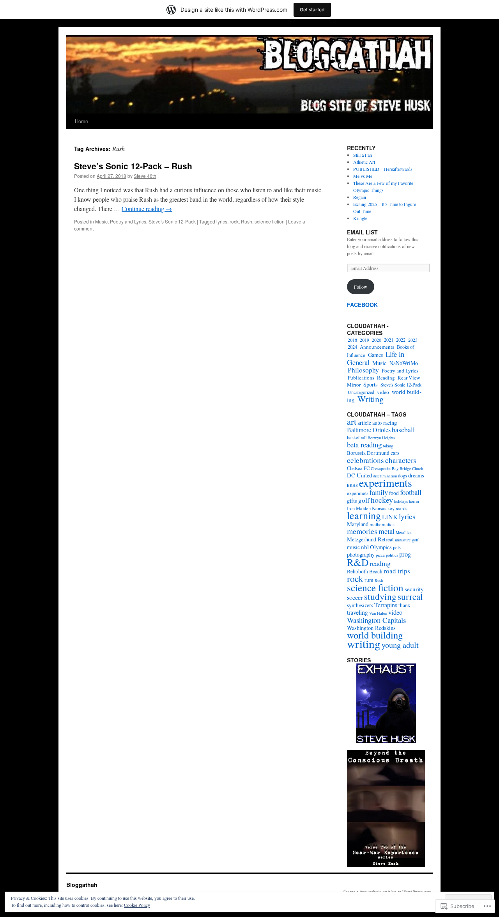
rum (369, 580)
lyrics (221, 221)
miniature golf (407, 540)
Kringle (360, 218)
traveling (357, 612)
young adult (400, 644)
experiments (385, 482)
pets (397, 547)
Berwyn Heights (381, 437)
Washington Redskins (371, 627)
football (410, 492)
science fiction (270, 221)
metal (387, 531)
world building (375, 634)
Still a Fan (362, 155)
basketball (356, 437)
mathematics (382, 524)
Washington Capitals (376, 620)
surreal (410, 596)
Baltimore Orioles (369, 430)
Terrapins (385, 605)
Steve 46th (145, 175)
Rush (246, 221)
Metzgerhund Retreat (370, 539)
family (379, 492)
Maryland (357, 524)
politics (392, 555)
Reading (386, 377)
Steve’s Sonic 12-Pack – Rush (133, 166)
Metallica (404, 532)
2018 (352, 340)
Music (101, 221)
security (414, 589)
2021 (388, 340)
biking (388, 446)
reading (380, 563)
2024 (352, 347)
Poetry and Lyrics (128, 221)
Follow (360, 287)
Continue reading (147, 208)
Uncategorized (361, 392)
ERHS (352, 485)
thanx (404, 605)
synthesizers (360, 605)
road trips (397, 570)
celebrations (365, 460)
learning (364, 515)
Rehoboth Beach (364, 571)
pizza (380, 555)
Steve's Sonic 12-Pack (172, 221)
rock (234, 221)
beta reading (364, 444)
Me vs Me (362, 176)
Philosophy (363, 369)
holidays (401, 501)
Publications (361, 377)
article (364, 422)
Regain (359, 197)
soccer (355, 597)
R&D (357, 562)
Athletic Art (364, 162)
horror (414, 501)
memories (362, 531)
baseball (403, 429)
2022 (400, 340)
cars (395, 452)
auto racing (384, 422)
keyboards (397, 508)
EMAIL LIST (362, 232)
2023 (413, 340)
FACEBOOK (362, 305)
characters (400, 460)
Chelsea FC (358, 468)
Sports (370, 384)
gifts (352, 500)
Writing (370, 398)
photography (361, 554)
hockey (382, 500)
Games (375, 354)
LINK (390, 517)
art (351, 421)
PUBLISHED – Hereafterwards (382, 169)
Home (81, 121)
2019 (364, 340)
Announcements (377, 346)
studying (380, 596)
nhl (365, 547)
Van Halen (378, 613)
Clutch (417, 468)
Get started (312, 9)
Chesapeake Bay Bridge (391, 468)
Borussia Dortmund (368, 452)
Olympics (381, 547)
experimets (357, 493)
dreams (416, 475)
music (353, 547)
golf (364, 500)
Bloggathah (81, 885)
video (383, 392)
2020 (376, 340)
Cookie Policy (137, 905)
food (394, 493)
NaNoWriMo (403, 363)
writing (363, 643)
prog (405, 554)
